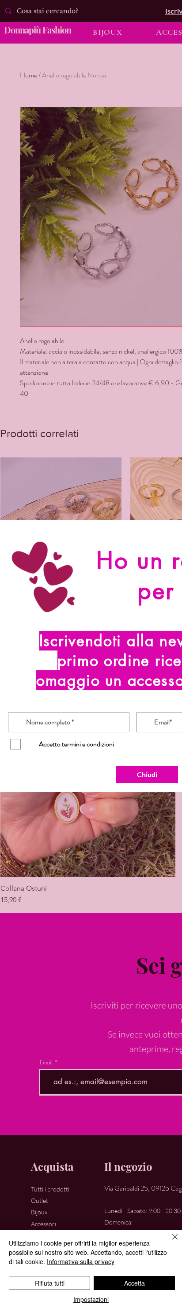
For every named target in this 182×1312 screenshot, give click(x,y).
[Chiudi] (169, 1242)
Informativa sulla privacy (80, 1261)
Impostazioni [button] (91, 1299)
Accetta (134, 1283)
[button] (147, 774)
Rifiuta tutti (49, 1283)
